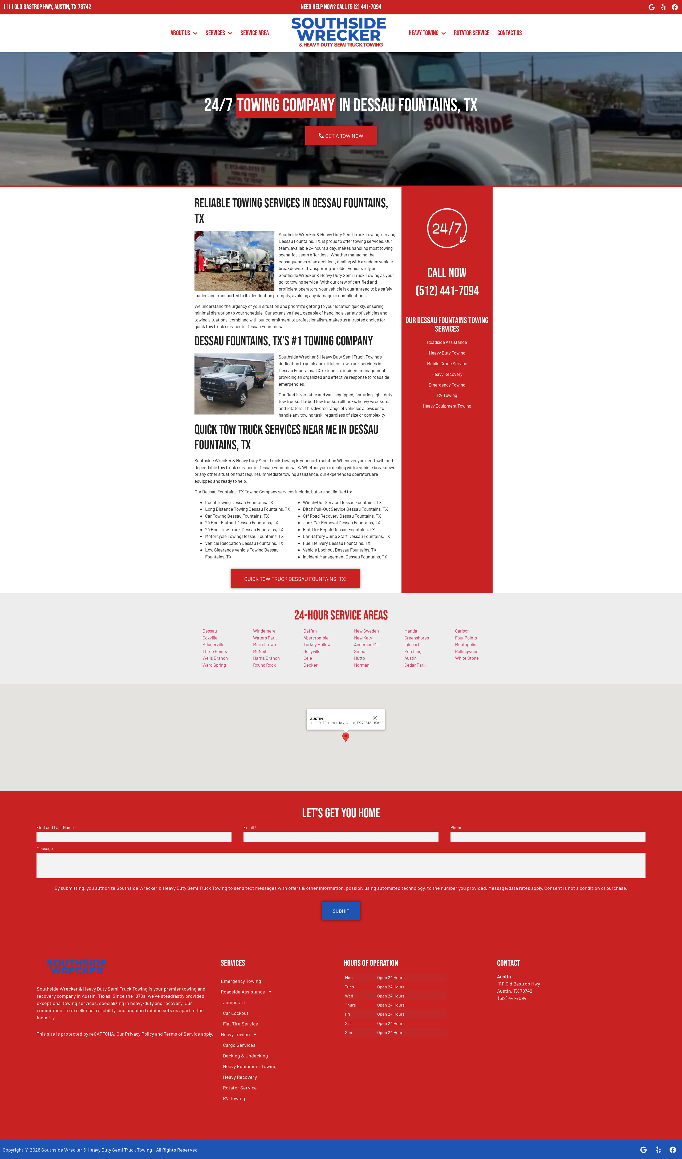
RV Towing (447, 395)
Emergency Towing (447, 384)
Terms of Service (182, 1034)
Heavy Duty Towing (447, 352)
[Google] (651, 7)
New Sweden (366, 630)
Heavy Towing (424, 33)
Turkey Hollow (317, 644)
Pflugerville (213, 644)
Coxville (209, 637)
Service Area (255, 33)
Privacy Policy (139, 1034)
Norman (362, 664)
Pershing (412, 651)
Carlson (462, 630)
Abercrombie (315, 637)
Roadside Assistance (447, 342)
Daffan (310, 630)
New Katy (363, 637)
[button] (345, 737)
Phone (457, 827)
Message (44, 848)
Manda (410, 630)
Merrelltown (264, 644)
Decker (310, 664)
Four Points (466, 637)
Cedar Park (415, 664)
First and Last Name (56, 827)
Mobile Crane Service (447, 363)
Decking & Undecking (245, 1056)
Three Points (214, 651)
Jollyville (311, 651)
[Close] (375, 717)
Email (249, 827)
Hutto (359, 658)
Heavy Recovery (447, 374)
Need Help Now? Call (324, 7)
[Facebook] (674, 7)
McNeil (259, 651)
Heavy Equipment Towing (447, 405)
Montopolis (465, 644)
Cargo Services (239, 1045)
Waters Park (265, 637)
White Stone (467, 658)
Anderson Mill (367, 644)
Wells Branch (215, 658)
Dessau (209, 630)
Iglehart (411, 644)
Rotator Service (471, 33)
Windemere (264, 630)
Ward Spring (214, 664)
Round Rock (264, 664)
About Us (180, 33)
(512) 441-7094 (364, 7)
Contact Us (509, 33)
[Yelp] (663, 7)
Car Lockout (236, 1013)
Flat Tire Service (240, 1024)
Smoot (360, 651)
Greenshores (416, 637)
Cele (307, 658)
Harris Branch (266, 658)
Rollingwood (466, 651)
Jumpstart (234, 1002)
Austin (410, 658)
